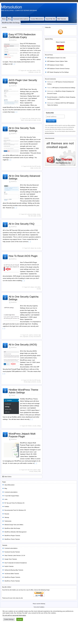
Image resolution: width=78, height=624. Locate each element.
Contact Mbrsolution (37, 19)
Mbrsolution (11, 7)
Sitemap (6, 517)
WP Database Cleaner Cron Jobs (56, 58)
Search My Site (50, 19)
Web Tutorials (61, 19)
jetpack (35, 469)
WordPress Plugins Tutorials (12, 535)
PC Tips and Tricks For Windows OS (14, 503)
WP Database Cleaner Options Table (57, 61)
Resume (6, 514)
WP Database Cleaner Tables (55, 65)
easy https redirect (31, 70)
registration (25, 336)
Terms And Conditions (39, 607)
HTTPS (38, 70)
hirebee (30, 425)
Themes (13, 395)
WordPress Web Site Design (11, 22)
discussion (30, 469)
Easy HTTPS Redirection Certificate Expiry (22, 35)
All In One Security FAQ (21, 223)
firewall (25, 381)
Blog (9, 19)
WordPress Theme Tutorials (12, 539)
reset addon (37, 287)
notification (31, 72)
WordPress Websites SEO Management (15, 532)
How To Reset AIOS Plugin (23, 256)
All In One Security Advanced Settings (24, 177)
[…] (14, 64)
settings (39, 425)
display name (34, 118)
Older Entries (7, 476)
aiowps (38, 214)
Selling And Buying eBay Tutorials (13, 570)
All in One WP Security (34, 166)
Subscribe (50, 113)
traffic (39, 471)
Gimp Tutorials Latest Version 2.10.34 (14, 555)
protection (33, 381)
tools (39, 168)
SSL (40, 72)
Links (5, 499)
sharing (35, 471)
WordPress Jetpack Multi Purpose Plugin (22, 435)
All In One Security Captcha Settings (23, 298)
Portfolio (6, 506)
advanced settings (31, 214)
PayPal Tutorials (9, 566)
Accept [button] (20, 619)
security (36, 72)
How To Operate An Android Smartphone (15, 563)
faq (35, 248)
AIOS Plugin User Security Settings (23, 81)
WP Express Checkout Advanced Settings (63, 87)
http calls (30, 215)
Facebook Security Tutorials (12, 552)
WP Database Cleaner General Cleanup (58, 68)
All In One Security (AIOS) (23, 344)
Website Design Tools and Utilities (13, 524)
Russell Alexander (52, 97)
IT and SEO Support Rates (11, 496)
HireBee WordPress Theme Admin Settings (23, 391)
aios (29, 118)
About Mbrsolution (9, 485)
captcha (31, 335)
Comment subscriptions (20, 19)
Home (4, 19)
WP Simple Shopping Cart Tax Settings (58, 72)
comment (35, 335)
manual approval (29, 120)
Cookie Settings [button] (9, 619)
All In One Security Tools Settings (22, 129)
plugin (34, 120)
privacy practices (49, 133)
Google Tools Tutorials (10, 559)
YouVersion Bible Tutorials (11, 573)
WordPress (14, 40)
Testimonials (7, 521)
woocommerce (37, 336)
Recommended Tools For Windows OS (15, 510)
